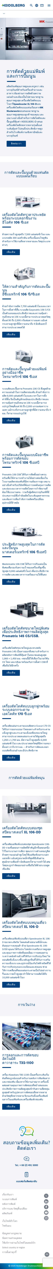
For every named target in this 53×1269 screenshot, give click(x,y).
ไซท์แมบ (6, 1226)
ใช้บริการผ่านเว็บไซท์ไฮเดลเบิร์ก (18, 1243)
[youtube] (46, 1212)
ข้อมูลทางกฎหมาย (11, 1233)
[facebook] (46, 1207)
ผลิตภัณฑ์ (7, 1213)
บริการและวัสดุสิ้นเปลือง (14, 1209)
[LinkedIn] (46, 1201)
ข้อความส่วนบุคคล (12, 1238)
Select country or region (13, 1248)
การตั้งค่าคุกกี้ (9, 1252)
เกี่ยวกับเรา (7, 1195)
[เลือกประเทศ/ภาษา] (36, 5)
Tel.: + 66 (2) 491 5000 (26, 1165)
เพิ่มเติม (11, 252)
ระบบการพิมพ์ (9, 1199)
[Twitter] (46, 1196)
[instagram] (46, 1218)
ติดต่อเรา (16, 144)
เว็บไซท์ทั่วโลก (9, 1221)
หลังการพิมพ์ (8, 1204)
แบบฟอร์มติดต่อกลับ (26, 1181)
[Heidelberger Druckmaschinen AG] (13, 5)
